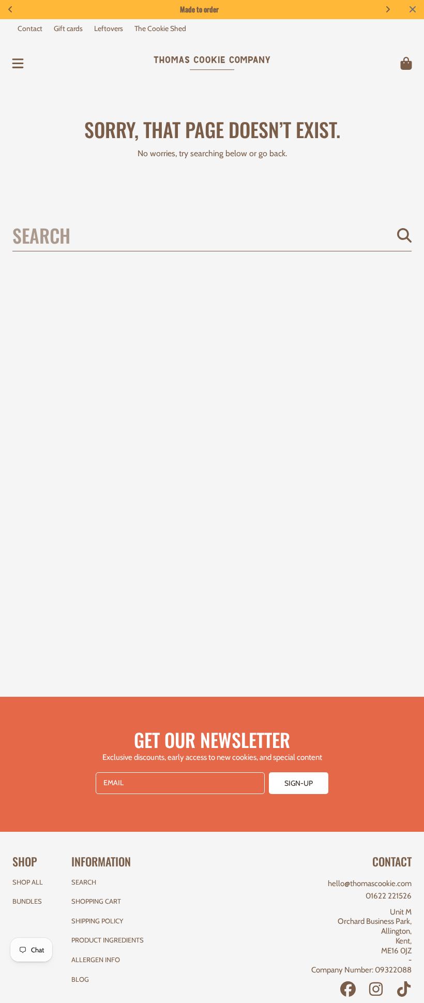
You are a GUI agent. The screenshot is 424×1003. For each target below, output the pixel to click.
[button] (18, 63)
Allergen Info (95, 959)
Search (83, 882)
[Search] (404, 235)
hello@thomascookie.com (370, 883)
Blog (80, 979)
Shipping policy (97, 921)
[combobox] (212, 235)
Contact (30, 28)
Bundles (27, 901)
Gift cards (68, 28)
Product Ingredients (107, 940)
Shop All (27, 882)
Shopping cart (96, 901)
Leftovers (108, 28)
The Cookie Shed (160, 28)
